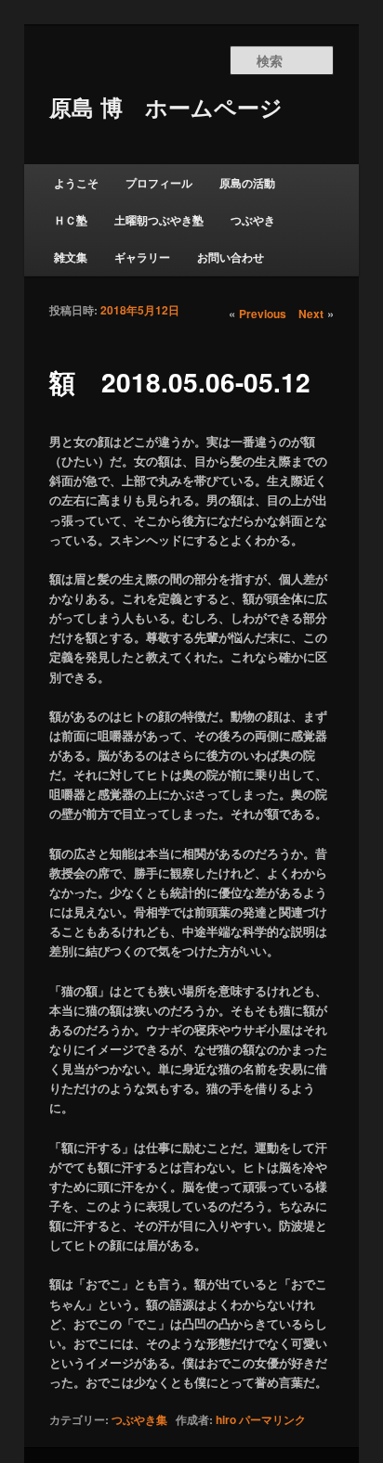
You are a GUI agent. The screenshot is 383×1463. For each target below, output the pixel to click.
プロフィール (158, 182)
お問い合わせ (230, 257)
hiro (226, 1419)
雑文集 (70, 257)
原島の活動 (247, 182)
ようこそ (76, 182)
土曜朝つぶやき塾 (159, 220)
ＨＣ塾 (70, 220)
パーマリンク (272, 1419)
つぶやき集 (139, 1419)
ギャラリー (142, 257)
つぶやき (253, 220)
